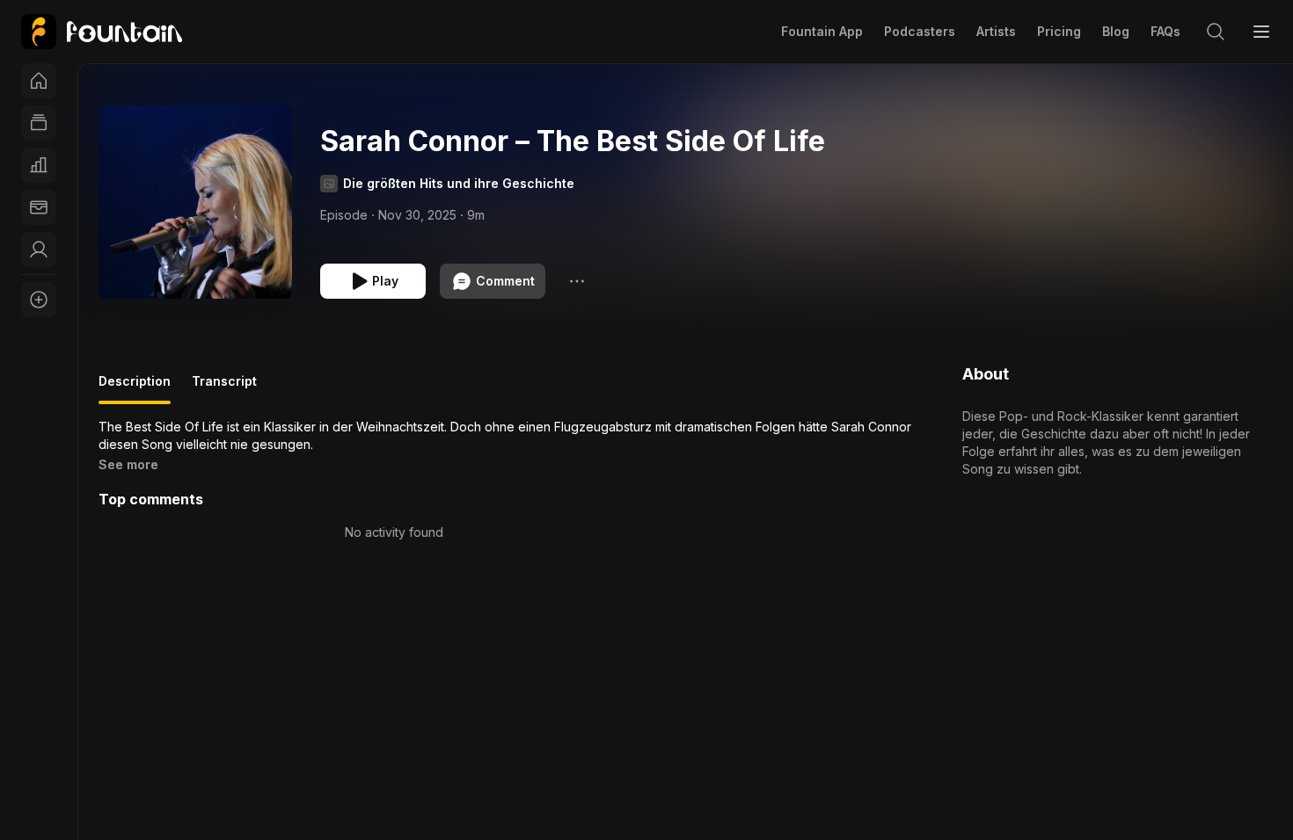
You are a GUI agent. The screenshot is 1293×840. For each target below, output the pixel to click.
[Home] (38, 80)
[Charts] (38, 165)
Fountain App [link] (822, 31)
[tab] (135, 388)
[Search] (1215, 32)
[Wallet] (38, 207)
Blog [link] (1115, 31)
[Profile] (38, 249)
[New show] (38, 299)
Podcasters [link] (919, 31)
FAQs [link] (1165, 31)
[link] (101, 31)
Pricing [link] (1059, 31)
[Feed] (38, 123)
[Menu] (1261, 31)
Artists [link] (996, 31)
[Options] (577, 281)
